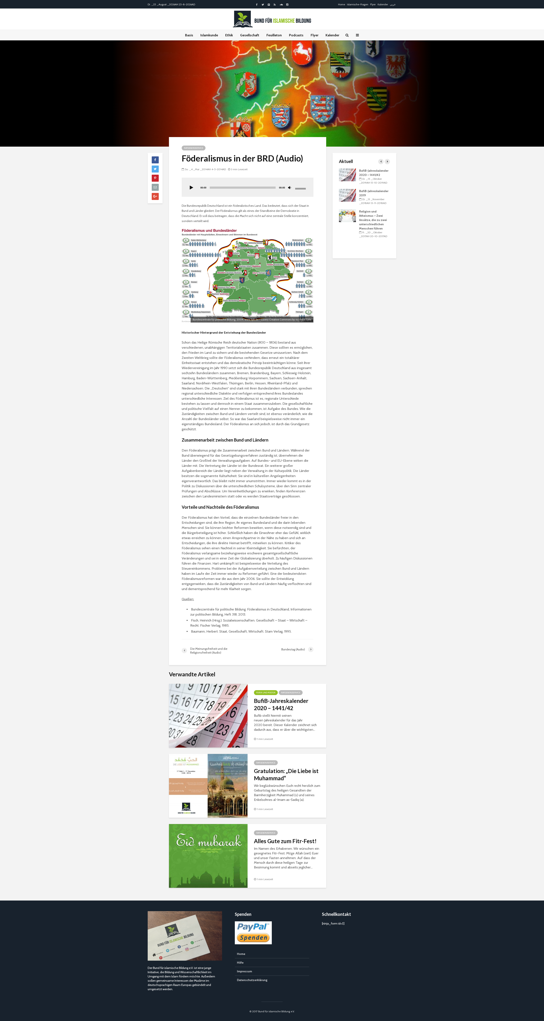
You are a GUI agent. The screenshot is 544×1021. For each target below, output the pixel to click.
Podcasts (296, 35)
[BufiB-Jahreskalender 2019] (347, 195)
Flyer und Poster (265, 692)
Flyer (373, 4)
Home (341, 4)
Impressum (244, 971)
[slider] (301, 188)
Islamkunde (209, 35)
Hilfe (240, 962)
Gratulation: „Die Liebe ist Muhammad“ (286, 775)
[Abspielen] (191, 187)
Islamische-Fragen (357, 4)
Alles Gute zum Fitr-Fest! (285, 841)
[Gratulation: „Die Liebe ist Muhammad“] (208, 785)
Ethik (229, 35)
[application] (247, 187)
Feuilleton (274, 35)
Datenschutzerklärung (252, 980)
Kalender (383, 4)
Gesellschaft (249, 35)
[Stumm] (289, 187)
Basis (189, 35)
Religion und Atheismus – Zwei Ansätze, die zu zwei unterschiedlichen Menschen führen (373, 220)
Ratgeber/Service (193, 148)
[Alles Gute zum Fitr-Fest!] (208, 856)
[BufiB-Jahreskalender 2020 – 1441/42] (208, 715)
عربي (393, 4)
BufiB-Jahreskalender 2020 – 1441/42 (281, 704)
